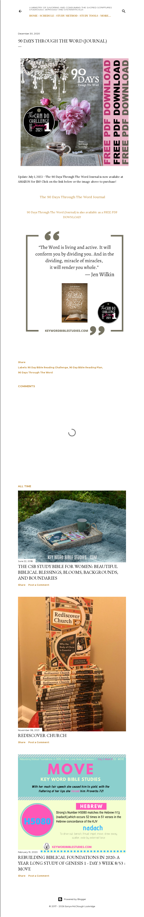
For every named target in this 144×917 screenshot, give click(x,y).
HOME (33, 16)
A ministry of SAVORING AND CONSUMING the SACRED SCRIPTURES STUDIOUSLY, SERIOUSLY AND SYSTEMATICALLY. (70, 9)
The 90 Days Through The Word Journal (72, 197)
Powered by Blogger (75, 899)
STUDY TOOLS (89, 16)
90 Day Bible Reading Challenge (48, 367)
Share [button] (22, 362)
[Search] (124, 10)
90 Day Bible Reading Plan (85, 367)
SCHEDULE (47, 16)
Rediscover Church (42, 735)
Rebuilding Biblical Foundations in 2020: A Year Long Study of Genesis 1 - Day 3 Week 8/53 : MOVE (71, 863)
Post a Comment (38, 584)
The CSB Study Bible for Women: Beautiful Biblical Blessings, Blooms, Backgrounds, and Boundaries (68, 572)
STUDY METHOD (66, 16)
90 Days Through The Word (35, 372)
